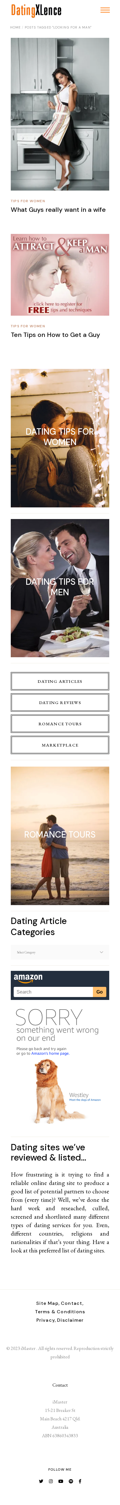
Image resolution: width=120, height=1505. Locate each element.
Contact (60, 1385)
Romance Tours (60, 723)
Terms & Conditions (60, 1312)
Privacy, (46, 1320)
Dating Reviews (60, 702)
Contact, (72, 1303)
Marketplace (60, 745)
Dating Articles (60, 681)
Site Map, (48, 1303)
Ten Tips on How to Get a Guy (55, 335)
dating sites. (91, 1250)
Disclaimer (70, 1320)
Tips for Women (28, 201)
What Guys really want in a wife (58, 209)
